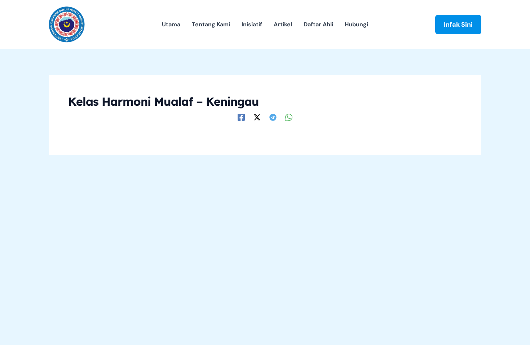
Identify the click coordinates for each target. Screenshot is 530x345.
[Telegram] (273, 116)
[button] (458, 24)
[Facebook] (241, 116)
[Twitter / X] (257, 116)
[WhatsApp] (288, 116)
